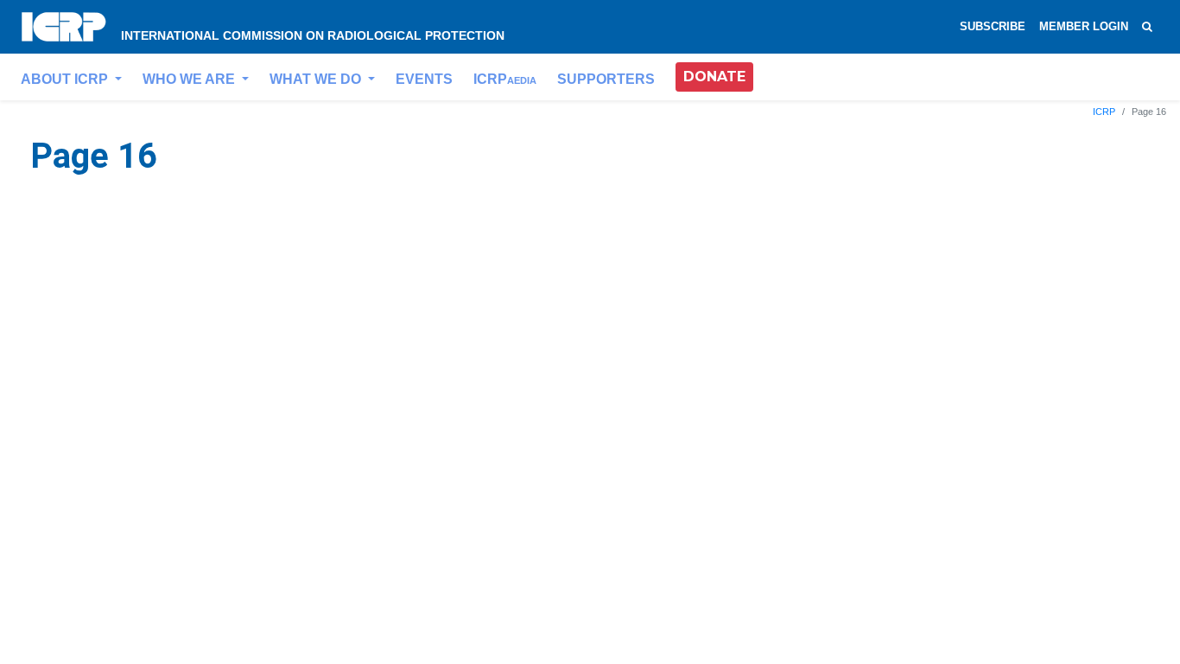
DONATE (714, 76)
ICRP (504, 79)
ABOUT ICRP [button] (66, 79)
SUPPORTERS (606, 79)
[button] (714, 77)
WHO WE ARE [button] (190, 79)
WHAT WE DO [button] (317, 79)
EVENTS (424, 79)
